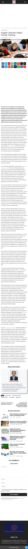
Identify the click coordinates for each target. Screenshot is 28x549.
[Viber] (21, 66)
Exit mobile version (14, 547)
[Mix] (9, 66)
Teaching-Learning (7, 28)
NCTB (19, 270)
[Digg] (15, 66)
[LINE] (18, 66)
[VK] (12, 66)
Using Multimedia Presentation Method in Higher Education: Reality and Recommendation (21, 404)
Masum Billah (4, 37)
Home (2, 28)
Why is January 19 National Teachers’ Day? (17, 445)
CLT (22, 288)
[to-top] (26, 547)
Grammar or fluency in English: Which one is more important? (18, 422)
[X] (6, 63)
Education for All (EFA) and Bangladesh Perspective (7, 403)
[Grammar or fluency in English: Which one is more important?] (5, 424)
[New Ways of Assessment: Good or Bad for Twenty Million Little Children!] (5, 454)
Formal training (11, 397)
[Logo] (14, 533)
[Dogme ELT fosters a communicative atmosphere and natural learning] (5, 431)
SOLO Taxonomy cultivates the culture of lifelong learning (18, 414)
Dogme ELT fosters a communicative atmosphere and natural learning (17, 430)
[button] (3, 2)
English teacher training (16, 395)
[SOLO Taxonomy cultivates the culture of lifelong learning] (5, 416)
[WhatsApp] (12, 63)
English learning (11, 145)
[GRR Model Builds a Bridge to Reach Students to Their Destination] (5, 439)
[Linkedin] (15, 63)
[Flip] (24, 66)
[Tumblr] (3, 66)
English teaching (4, 397)
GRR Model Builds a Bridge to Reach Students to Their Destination (18, 438)
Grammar (25, 312)
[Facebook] (3, 63)
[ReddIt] (18, 63)
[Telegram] (6, 66)
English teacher (8, 395)
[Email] (21, 63)
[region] (14, 16)
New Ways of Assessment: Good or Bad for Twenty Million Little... (18, 453)
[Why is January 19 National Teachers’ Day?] (5, 446)
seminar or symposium (10, 327)
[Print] (24, 63)
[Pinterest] (9, 63)
